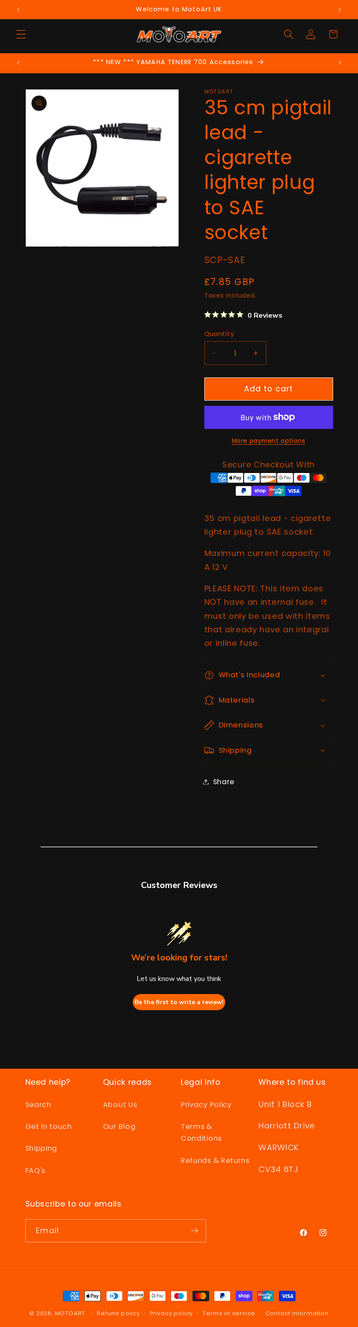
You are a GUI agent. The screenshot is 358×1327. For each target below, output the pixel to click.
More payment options (269, 441)
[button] (21, 34)
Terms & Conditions (201, 1132)
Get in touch (48, 1126)
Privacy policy (171, 1313)
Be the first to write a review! (179, 1002)
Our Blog (119, 1126)
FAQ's (35, 1171)
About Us (120, 1105)
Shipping (41, 1148)
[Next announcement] (339, 9)
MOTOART (70, 1313)
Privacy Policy (206, 1105)
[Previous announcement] (18, 9)
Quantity (219, 333)
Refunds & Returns (215, 1161)
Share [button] (223, 782)
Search (38, 1105)
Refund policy (118, 1313)
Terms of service (229, 1313)
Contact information (297, 1313)
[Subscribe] (194, 1231)
